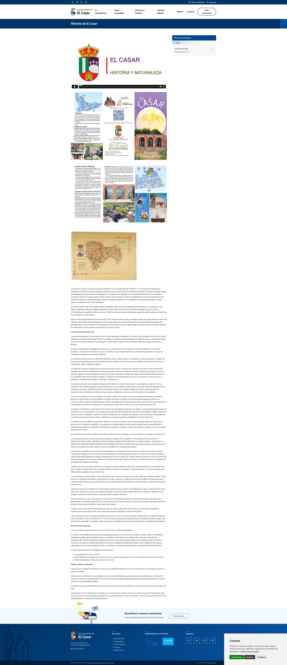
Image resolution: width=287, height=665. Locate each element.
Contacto (191, 11)
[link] (249, 651)
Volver (178, 43)
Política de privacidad (249, 651)
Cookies (112, 663)
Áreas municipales (119, 11)
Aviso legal (105, 663)
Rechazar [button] (249, 657)
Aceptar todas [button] (236, 657)
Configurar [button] (261, 657)
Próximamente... (179, 616)
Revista (180, 11)
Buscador (212, 2)
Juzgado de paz (119, 650)
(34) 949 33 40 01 (78, 649)
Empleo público (119, 642)
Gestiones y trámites (140, 11)
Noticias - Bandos (161, 11)
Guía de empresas (119, 644)
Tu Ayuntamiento (101, 11)
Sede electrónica (206, 11)
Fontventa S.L (212, 663)
